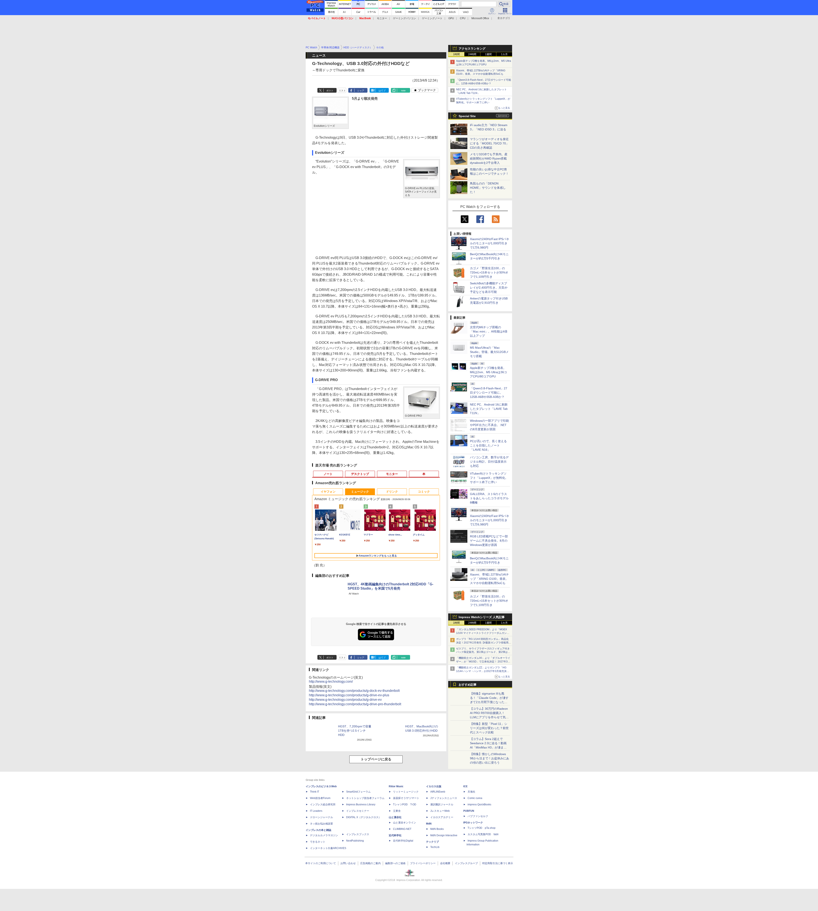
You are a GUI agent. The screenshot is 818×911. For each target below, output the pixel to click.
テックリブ (432, 841)
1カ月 (504, 54)
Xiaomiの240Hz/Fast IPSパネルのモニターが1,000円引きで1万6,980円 (489, 243)
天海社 (471, 791)
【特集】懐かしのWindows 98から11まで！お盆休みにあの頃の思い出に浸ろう (489, 758)
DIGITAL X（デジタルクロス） (363, 817)
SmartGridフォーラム (358, 791)
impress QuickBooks (479, 804)
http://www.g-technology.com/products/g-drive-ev (345, 699)
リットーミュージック (406, 791)
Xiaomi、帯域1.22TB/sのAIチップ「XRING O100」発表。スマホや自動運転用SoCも (489, 579)
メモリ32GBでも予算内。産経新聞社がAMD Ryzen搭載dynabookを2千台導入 (488, 158)
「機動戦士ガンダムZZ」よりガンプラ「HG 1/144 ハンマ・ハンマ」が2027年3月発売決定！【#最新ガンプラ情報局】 (481, 671)
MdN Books (437, 829)
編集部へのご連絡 (395, 863)
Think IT (314, 791)
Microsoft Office (480, 18)
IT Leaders (316, 810)
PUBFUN (468, 810)
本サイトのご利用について (320, 863)
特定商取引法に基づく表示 (497, 863)
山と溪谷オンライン (404, 822)
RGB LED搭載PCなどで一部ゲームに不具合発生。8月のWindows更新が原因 (489, 541)
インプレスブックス (357, 834)
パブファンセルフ (478, 816)
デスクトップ (360, 474)
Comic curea (475, 798)
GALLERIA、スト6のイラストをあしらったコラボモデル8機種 (489, 498)
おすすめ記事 (468, 684)
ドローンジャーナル (321, 817)
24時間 (472, 54)
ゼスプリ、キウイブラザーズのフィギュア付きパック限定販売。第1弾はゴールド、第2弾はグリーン (483, 652)
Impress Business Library (360, 804)
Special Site (467, 116)
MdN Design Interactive (443, 835)
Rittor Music (396, 786)
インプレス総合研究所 (323, 804)
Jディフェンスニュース (443, 798)
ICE (465, 786)
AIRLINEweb (437, 791)
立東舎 (397, 810)
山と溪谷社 (395, 817)
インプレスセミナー (357, 810)
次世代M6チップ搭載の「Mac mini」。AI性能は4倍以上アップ (488, 331)
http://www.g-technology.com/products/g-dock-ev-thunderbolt (354, 690)
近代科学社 (395, 835)
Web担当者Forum (320, 798)
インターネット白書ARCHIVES (328, 848)
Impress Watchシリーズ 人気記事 (482, 617)
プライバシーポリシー (423, 863)
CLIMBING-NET (402, 829)
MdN (429, 823)
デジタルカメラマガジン (324, 835)
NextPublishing (355, 840)
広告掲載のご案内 (370, 863)
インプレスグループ (466, 863)
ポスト (329, 90)
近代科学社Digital (403, 840)
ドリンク (392, 491)
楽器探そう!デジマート (406, 798)
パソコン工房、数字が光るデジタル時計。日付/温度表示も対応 (489, 462)
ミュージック (360, 491)
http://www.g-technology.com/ (331, 681)
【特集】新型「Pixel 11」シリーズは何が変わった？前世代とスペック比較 (489, 728)
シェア (360, 90)
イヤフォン (328, 491)
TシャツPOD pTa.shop (481, 827)
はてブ (382, 90)
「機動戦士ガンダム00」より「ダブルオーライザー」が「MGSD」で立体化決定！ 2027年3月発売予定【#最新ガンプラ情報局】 (483, 661)
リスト (342, 90)
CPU (462, 18)
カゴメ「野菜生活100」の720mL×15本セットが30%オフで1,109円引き (489, 272)
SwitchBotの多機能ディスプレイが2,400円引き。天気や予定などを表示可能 (488, 288)
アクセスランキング (472, 48)
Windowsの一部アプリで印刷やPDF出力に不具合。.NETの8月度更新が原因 (489, 425)
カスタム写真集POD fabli (483, 834)
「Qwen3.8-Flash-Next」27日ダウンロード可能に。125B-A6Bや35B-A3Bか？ (488, 393)
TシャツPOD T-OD (404, 804)
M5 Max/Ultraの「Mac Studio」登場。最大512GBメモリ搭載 (489, 352)
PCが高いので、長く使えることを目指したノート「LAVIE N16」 (488, 445)
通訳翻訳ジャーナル (441, 804)
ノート (328, 474)
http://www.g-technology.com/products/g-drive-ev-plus (349, 695)
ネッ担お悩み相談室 (321, 823)
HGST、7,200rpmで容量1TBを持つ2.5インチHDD (354, 731)
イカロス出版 (433, 786)
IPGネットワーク (473, 822)
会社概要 (445, 863)
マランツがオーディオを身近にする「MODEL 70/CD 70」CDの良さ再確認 (489, 143)
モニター (382, 18)
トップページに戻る (376, 759)
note (403, 90)
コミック (424, 491)
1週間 (488, 54)
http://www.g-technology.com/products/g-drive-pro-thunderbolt (355, 704)
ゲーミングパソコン (404, 18)
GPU (451, 18)
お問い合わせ (348, 863)
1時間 (456, 54)
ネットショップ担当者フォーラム (365, 798)
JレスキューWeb (440, 810)
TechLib (434, 847)
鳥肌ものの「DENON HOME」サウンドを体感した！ (488, 188)
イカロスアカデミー (441, 817)
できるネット (317, 841)
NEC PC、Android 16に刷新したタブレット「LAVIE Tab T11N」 (489, 409)
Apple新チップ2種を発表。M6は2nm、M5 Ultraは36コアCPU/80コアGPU (488, 372)
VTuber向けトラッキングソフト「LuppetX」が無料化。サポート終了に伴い (489, 478)
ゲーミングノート (432, 18)
